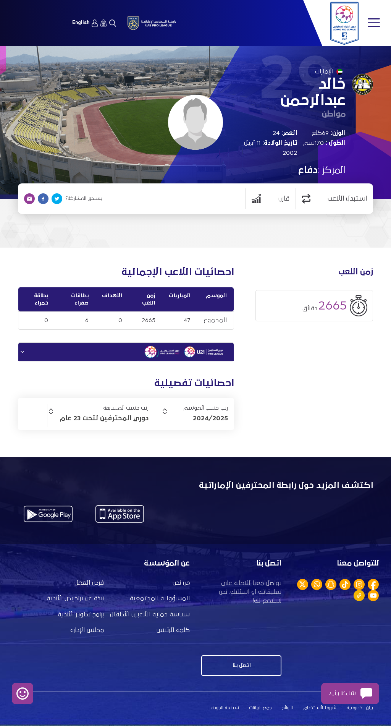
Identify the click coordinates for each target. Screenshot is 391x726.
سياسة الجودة (225, 708)
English (80, 23)
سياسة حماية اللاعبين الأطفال (150, 614)
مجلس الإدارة (87, 630)
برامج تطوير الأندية (81, 614)
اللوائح (287, 708)
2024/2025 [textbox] (210, 418)
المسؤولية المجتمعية (160, 598)
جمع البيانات (260, 708)
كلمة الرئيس (173, 630)
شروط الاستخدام (320, 708)
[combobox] (194, 418)
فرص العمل (89, 583)
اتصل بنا (241, 665)
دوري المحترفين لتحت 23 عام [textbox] (104, 418)
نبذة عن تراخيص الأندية (75, 598)
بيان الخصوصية (360, 708)
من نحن (181, 583)
